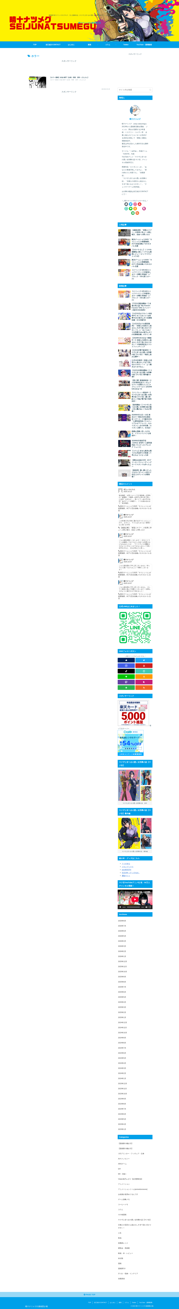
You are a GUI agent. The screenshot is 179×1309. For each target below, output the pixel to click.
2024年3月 (122, 1068)
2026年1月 (122, 956)
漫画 (119, 1263)
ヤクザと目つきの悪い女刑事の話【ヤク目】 (134, 1220)
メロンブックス (127, 867)
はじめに (113, 1302)
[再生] (120, 907)
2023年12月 (122, 1083)
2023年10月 (122, 1094)
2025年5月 (122, 997)
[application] (135, 899)
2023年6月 (122, 1114)
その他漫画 (122, 1215)
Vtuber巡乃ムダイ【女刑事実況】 (130, 1179)
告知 (119, 1238)
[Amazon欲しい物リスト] (135, 208)
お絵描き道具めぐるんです (128, 1194)
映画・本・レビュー (125, 1253)
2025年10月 (122, 972)
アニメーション (124, 1184)
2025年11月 (122, 966)
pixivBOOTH (126, 870)
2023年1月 (122, 1129)
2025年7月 (122, 987)
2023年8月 (122, 1104)
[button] (150, 90)
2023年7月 (122, 1109)
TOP (89, 1302)
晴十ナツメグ (135, 119)
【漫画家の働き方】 (125, 1143)
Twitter (134, 1302)
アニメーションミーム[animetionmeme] (132, 1189)
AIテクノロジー (124, 1159)
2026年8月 (122, 921)
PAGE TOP (90, 1295)
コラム (120, 1210)
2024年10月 (122, 1033)
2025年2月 (122, 1012)
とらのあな (126, 863)
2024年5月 (122, 1058)
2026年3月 (122, 946)
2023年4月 (122, 1124)
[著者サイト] (126, 204)
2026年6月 (122, 931)
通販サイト (126, 876)
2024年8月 (122, 1043)
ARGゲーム (122, 1164)
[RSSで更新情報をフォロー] (137, 213)
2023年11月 (122, 1088)
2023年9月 (122, 1099)
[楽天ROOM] (144, 208)
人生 (119, 1233)
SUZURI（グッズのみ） (131, 873)
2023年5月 (122, 1119)
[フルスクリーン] (150, 907)
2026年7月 (122, 926)
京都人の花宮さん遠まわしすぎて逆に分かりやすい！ (134, 1226)
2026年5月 (122, 936)
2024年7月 (122, 1048)
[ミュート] (146, 907)
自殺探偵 (121, 1279)
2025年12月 (122, 961)
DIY (119, 1169)
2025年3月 (122, 1007)
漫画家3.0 (121, 1268)
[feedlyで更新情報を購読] (133, 213)
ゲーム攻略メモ (124, 1199)
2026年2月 (122, 951)
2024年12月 (122, 1022)
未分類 (120, 1258)
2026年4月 (122, 941)
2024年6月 (122, 1053)
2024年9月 (122, 1038)
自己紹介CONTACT (100, 1302)
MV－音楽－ (122, 1174)
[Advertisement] (69, 67)
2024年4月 (122, 1063)
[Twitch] (139, 208)
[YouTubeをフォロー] (139, 204)
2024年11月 (122, 1027)
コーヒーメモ (123, 1204)
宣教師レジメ (123, 1243)
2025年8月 (122, 982)
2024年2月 (122, 1073)
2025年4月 (122, 1002)
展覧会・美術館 (124, 1248)
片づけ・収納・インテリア (128, 1274)
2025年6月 (122, 992)
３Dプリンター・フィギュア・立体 (131, 1154)
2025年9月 (122, 977)
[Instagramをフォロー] (135, 204)
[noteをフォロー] (126, 208)
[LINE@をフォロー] (130, 208)
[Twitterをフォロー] (130, 204)
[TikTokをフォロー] (144, 204)
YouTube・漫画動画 (145, 1302)
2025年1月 (122, 1017)
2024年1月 (122, 1078)
